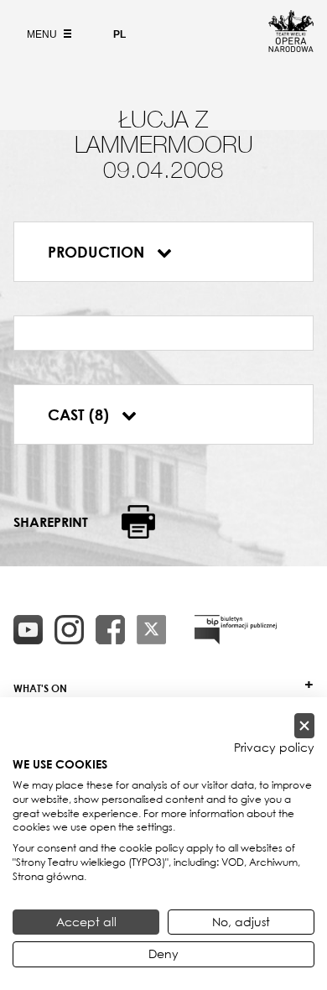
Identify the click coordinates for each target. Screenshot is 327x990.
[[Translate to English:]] (236, 629)
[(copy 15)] (28, 629)
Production (98, 251)
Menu (43, 34)
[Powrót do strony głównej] (291, 47)
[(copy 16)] (69, 629)
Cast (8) (80, 414)
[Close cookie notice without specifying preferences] (304, 726)
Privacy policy (274, 747)
